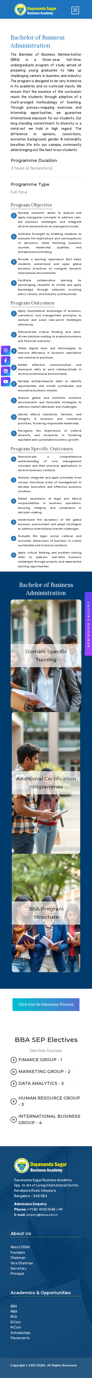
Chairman (18, 1258)
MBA (14, 1312)
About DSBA (20, 1247)
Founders (18, 1253)
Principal (17, 1274)
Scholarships (20, 1333)
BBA (14, 1306)
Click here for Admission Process (46, 1004)
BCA (14, 1317)
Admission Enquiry (88, 624)
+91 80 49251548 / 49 (45, 1210)
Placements (20, 1338)
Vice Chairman (22, 1263)
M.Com (16, 1327)
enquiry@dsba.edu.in (42, 1215)
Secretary (19, 1268)
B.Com (16, 1322)
